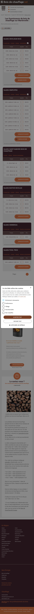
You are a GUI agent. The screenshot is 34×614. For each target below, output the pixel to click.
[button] (17, 325)
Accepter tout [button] (17, 317)
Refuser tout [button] (18, 321)
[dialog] (17, 307)
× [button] (30, 287)
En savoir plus (22, 296)
